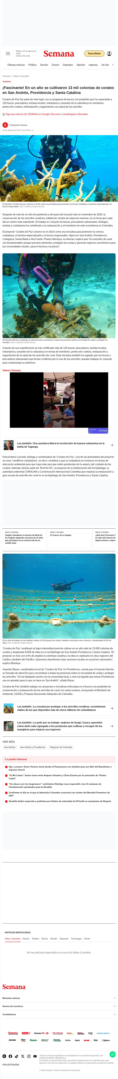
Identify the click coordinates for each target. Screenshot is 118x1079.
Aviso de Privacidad (14, 1064)
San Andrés (9, 747)
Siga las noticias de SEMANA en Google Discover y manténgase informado (47, 114)
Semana (6, 76)
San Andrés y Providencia (32, 747)
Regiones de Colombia (61, 747)
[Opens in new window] (10, 1056)
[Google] (4, 1056)
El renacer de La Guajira (60, 535)
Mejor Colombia (21, 76)
